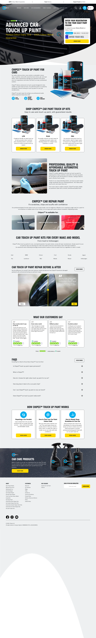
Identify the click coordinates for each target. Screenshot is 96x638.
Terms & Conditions (29, 494)
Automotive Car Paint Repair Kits (13, 506)
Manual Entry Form (10, 487)
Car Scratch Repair (10, 492)
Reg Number (69, 33)
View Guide (23, 435)
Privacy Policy (28, 496)
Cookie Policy (28, 501)
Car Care (26, 8)
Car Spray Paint (9, 499)
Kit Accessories (35, 8)
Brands (19, 8)
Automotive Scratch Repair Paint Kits (14, 505)
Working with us (9, 489)
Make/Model (77, 33)
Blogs (26, 489)
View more (79, 269)
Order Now (77, 41)
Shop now (20, 471)
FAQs (26, 491)
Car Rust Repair (9, 491)
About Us (27, 485)
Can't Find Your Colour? (60, 8)
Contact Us (27, 492)
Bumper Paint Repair (10, 494)
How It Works (47, 8)
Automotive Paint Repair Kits (12, 501)
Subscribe (86, 486)
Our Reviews (27, 487)
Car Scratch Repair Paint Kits (12, 503)
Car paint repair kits (10, 508)
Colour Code (85, 33)
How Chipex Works (10, 485)
